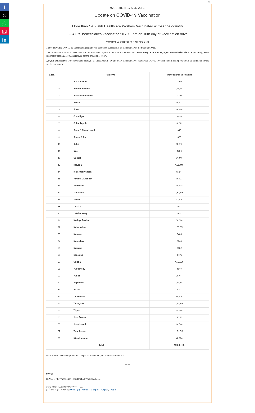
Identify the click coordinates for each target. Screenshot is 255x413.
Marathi (86, 389)
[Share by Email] (4, 31)
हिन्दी (79, 389)
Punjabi (104, 389)
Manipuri (95, 389)
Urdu (72, 389)
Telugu (112, 389)
